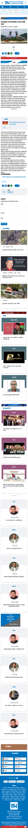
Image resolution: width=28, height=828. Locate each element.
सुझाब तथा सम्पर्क (20, 781)
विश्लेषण (14, 467)
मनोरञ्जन (22, 788)
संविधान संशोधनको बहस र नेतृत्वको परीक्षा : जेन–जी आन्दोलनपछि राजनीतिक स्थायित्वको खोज (13, 486)
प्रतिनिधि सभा (24, 10)
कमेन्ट (2, 204)
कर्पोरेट (22, 800)
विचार (14, 440)
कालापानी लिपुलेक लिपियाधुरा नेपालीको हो (14, 577)
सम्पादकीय (22, 798)
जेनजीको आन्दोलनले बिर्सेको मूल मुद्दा (12, 457)
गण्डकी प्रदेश (4, 182)
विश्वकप (11, 795)
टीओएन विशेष (10, 273)
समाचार (19, 273)
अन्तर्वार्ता (5, 800)
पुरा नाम (3, 213)
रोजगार (8, 797)
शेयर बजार (16, 12)
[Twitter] (12, 778)
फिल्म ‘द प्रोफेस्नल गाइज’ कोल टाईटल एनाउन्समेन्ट (12, 367)
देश (7, 790)
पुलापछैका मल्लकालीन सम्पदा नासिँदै (11, 304)
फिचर (12, 247)
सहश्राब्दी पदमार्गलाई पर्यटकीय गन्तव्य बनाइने (12, 250)
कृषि (12, 797)
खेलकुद (11, 790)
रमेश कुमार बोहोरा (15, 518)
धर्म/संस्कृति (18, 793)
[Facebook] (9, 778)
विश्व (24, 797)
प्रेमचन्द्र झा (14, 546)
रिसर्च (21, 797)
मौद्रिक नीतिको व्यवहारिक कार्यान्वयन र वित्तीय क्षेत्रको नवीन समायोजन (14, 606)
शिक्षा (13, 788)
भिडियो (7, 793)
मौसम (19, 800)
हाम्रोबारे (5, 781)
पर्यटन (19, 795)
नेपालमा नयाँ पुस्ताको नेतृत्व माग (14, 548)
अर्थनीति (12, 798)
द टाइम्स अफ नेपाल (14, 703)
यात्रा (20, 791)
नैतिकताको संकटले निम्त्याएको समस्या (14, 677)
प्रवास (23, 793)
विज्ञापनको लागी (12, 781)
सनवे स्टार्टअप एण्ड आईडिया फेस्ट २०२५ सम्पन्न (12, 429)
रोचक (14, 793)
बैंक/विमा (17, 798)
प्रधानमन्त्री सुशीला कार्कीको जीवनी (11, 395)
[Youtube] (17, 778)
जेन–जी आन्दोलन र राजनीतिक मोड (14, 520)
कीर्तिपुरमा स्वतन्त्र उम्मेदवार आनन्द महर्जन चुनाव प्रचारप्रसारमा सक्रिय (13, 277)
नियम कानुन (10, 10)
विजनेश (9, 788)
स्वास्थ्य (23, 791)
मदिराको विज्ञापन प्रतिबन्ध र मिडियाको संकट (14, 649)
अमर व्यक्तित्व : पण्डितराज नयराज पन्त (14, 705)
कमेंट (18, 53)
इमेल (2, 218)
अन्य (3, 247)
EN (25, 2)
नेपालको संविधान (16, 10)
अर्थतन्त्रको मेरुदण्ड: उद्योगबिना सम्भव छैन (14, 734)
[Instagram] (14, 778)
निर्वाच (15, 273)
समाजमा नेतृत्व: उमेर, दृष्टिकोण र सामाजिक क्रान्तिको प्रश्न (13, 338)
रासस (4, 127)
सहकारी (11, 12)
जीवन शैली (3, 790)
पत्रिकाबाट (7, 798)
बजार (3, 798)
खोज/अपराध (5, 795)
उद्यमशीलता (4, 10)
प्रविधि (15, 795)
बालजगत (8, 791)
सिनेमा (14, 349)
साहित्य (14, 687)
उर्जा (11, 793)
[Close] (25, 827)
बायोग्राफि (14, 377)
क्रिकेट (22, 795)
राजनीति (15, 800)
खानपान (10, 800)
